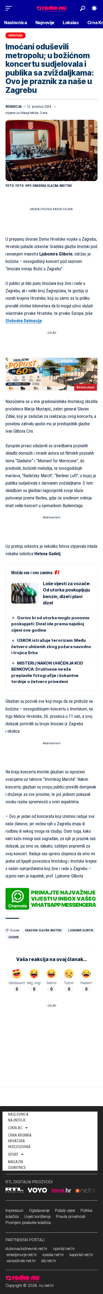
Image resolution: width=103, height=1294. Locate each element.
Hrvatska (16, 35)
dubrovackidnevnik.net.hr (26, 1248)
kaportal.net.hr (81, 1254)
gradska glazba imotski (43, 930)
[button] (10, 8)
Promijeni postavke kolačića (28, 1222)
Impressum (14, 1210)
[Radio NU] (51, 8)
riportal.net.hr (64, 1248)
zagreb (13, 937)
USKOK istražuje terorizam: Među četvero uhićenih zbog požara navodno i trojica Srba (51, 646)
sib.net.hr (48, 1260)
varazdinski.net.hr (21, 1260)
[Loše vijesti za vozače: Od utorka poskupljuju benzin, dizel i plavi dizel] (25, 593)
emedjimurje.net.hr (22, 1254)
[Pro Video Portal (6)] (51, 373)
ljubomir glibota (80, 930)
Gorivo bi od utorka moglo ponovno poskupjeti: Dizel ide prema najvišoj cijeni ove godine (50, 624)
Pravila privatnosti (70, 1216)
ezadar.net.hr (53, 1254)
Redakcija (13, 107)
